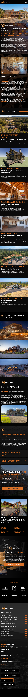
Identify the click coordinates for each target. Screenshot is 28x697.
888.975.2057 (10, 644)
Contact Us (5, 641)
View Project (14, 334)
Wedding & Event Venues (7, 621)
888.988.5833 (9, 646)
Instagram (2, 664)
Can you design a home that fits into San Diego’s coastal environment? (13, 435)
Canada (3, 652)
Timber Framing (5, 631)
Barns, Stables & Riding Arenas (9, 619)
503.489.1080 (14, 648)
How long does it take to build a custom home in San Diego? (11, 461)
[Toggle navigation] (26, 2)
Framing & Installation (7, 637)
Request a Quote (13, 489)
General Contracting (7, 635)
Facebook (6, 664)
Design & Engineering (7, 629)
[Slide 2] (14, 21)
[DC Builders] (5, 2)
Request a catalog (14, 564)
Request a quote (7, 680)
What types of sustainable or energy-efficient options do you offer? (11, 454)
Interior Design (5, 633)
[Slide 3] (17, 21)
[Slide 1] (11, 21)
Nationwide (5, 650)
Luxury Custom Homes (7, 615)
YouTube (7, 664)
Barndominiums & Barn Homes (9, 617)
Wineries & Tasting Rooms (8, 623)
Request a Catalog (10, 675)
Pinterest (4, 664)
